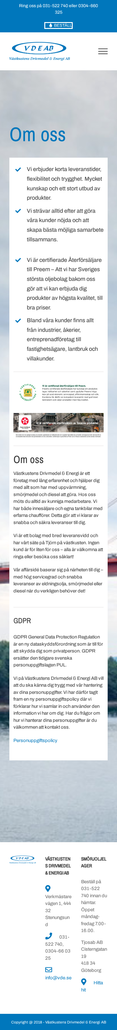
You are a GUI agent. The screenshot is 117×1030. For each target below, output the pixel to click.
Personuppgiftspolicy (35, 740)
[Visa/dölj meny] (103, 51)
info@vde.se (58, 977)
